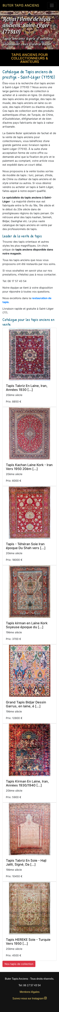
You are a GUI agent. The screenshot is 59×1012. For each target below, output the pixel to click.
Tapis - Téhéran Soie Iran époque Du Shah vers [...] (26, 546)
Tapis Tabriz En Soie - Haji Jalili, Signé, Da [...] (26, 862)
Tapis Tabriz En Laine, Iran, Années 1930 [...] (27, 388)
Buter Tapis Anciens (21, 5)
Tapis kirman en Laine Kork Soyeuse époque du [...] (27, 625)
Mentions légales (29, 991)
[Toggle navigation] (51, 5)
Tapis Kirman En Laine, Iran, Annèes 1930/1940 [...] (27, 783)
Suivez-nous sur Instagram (28, 998)
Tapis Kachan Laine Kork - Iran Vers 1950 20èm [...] (29, 467)
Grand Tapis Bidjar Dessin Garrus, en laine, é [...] (26, 704)
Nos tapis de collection (19, 964)
